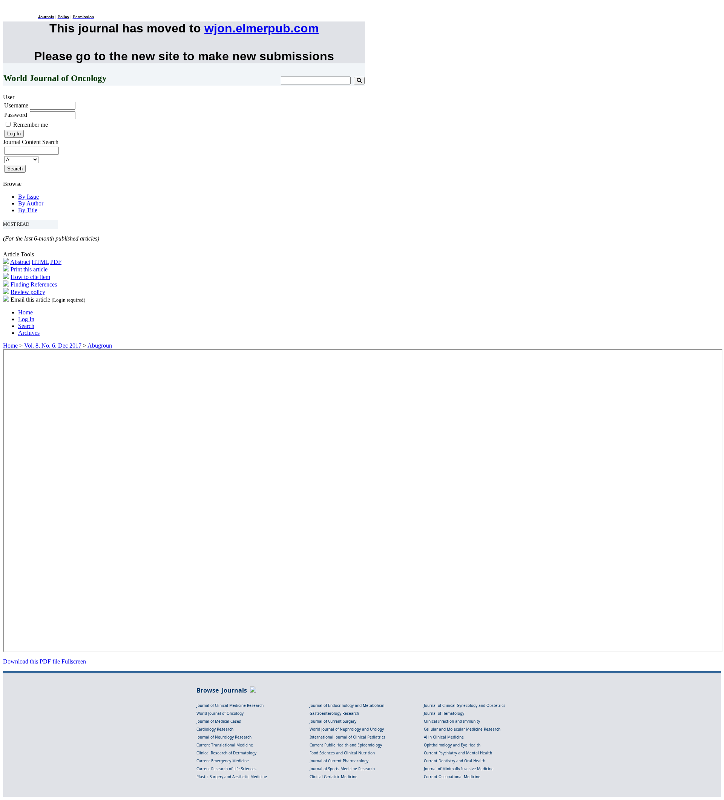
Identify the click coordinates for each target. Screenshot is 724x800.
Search (26, 326)
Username (16, 105)
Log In (26, 319)
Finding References (34, 284)
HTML (40, 262)
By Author (30, 203)
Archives (29, 333)
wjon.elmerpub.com (261, 28)
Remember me (30, 124)
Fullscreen (73, 661)
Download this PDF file (31, 661)
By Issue (28, 196)
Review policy (28, 292)
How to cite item (30, 277)
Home (25, 312)
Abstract (20, 262)
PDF (55, 262)
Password (15, 115)
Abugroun (99, 345)
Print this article (29, 269)
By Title (27, 210)
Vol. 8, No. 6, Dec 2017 (52, 345)
